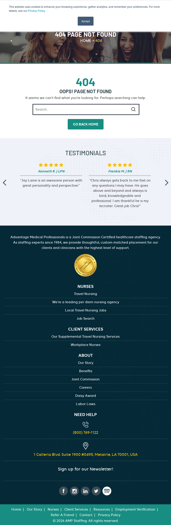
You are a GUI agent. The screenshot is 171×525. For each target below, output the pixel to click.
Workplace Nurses (85, 345)
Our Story (85, 363)
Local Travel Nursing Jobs (85, 310)
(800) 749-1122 (85, 432)
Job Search (85, 319)
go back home (85, 124)
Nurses (53, 509)
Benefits (85, 371)
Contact (85, 515)
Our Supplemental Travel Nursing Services (85, 337)
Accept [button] (85, 21)
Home (16, 509)
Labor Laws (85, 404)
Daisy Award (85, 396)
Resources (102, 509)
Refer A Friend (62, 515)
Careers (85, 388)
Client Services (76, 509)
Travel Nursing (85, 294)
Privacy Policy (36, 10)
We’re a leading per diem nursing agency (85, 302)
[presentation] (4, 183)
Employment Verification (135, 509)
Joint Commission (85, 379)
